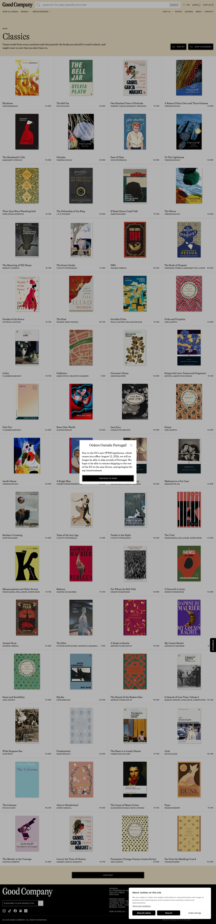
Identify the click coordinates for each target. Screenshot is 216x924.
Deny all (168, 913)
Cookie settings (194, 913)
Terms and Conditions (141, 906)
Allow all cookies (144, 913)
